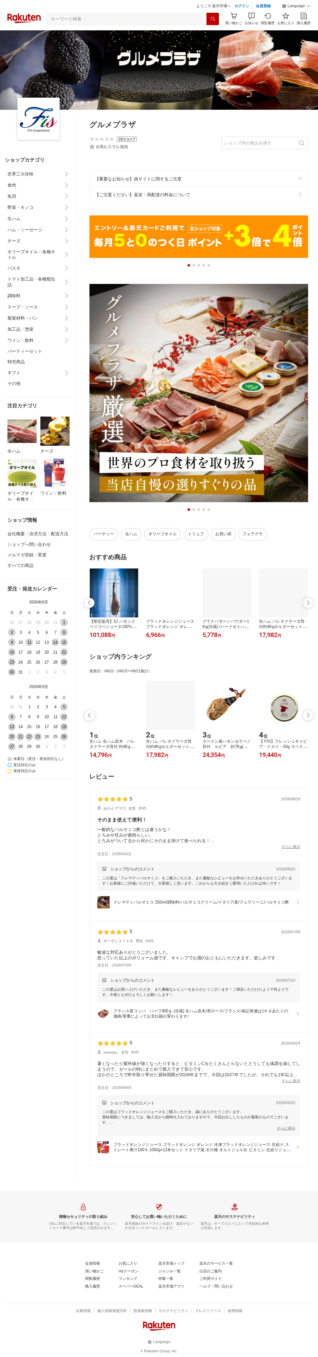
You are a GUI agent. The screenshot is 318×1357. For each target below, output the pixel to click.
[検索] (213, 19)
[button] (296, 6)
